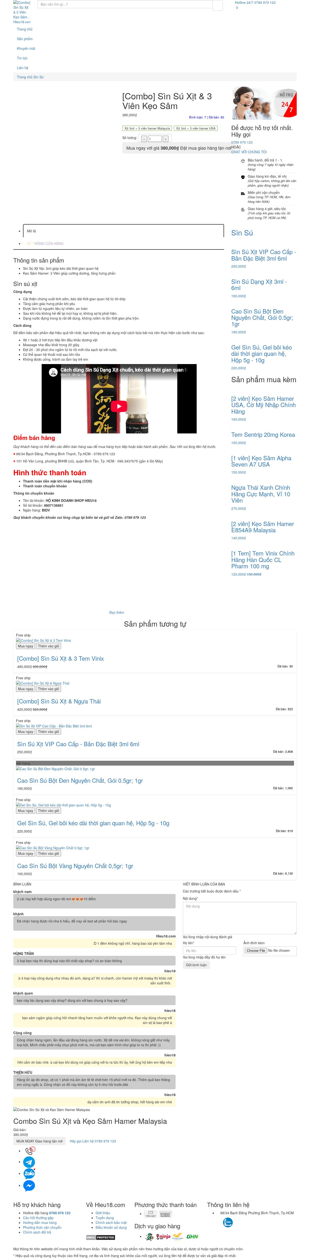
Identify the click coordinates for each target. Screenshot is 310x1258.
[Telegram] (29, 1161)
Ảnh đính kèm (254, 942)
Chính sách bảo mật (111, 1222)
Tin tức (22, 58)
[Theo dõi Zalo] (228, 1221)
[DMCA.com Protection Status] (100, 1237)
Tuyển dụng (105, 1217)
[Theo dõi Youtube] (241, 1220)
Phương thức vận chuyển (42, 1227)
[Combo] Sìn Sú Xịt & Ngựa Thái (59, 701)
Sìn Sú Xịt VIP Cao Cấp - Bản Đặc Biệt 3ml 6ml (78, 743)
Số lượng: (129, 137)
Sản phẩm (25, 38)
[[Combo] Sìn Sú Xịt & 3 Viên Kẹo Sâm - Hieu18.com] (21, 12)
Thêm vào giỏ (48, 646)
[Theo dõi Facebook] (219, 1220)
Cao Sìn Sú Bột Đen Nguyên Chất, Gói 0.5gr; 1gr (80, 780)
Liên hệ (22, 67)
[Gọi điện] (29, 1150)
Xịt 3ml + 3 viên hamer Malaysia (147, 128)
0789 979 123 (242, 142)
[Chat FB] (29, 1185)
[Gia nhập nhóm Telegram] (248, 1224)
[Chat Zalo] (29, 1173)
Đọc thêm (117, 612)
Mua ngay (25, 646)
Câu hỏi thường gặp (38, 1217)
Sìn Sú (242, 232)
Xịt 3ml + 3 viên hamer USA (196, 128)
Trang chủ (24, 29)
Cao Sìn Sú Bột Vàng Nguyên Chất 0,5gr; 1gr (75, 865)
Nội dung (190, 898)
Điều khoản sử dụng (111, 1227)
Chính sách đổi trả (37, 1232)
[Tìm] (218, 5)
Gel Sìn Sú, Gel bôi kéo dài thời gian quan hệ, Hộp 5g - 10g (93, 823)
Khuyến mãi (26, 48)
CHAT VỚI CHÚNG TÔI (249, 151)
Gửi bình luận (196, 964)
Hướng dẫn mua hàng (40, 1222)
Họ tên (188, 942)
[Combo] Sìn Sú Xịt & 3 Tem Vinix (60, 658)
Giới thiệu (103, 1212)
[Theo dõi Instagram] (236, 1220)
